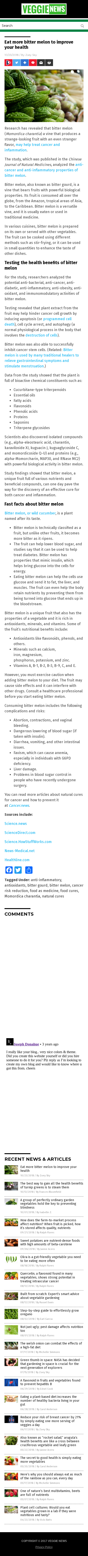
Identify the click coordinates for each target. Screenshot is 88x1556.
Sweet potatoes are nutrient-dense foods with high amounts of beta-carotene (50, 1242)
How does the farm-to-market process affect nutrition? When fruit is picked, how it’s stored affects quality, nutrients (50, 1224)
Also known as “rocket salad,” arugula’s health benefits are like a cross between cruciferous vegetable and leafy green (49, 1441)
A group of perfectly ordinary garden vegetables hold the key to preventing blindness (48, 1204)
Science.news (16, 823)
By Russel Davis (44, 1302)
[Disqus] (44, 977)
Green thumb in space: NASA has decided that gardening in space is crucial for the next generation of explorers (50, 1364)
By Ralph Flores (45, 1232)
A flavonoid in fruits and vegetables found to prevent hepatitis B (50, 1382)
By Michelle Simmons (48, 1352)
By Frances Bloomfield (48, 1191)
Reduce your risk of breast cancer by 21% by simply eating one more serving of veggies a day (50, 1421)
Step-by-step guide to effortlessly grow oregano (49, 1312)
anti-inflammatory (46, 880)
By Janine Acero (46, 1249)
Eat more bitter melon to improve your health (48, 1169)
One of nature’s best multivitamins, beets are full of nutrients (50, 1493)
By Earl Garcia (45, 1319)
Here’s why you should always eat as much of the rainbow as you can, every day (51, 1476)
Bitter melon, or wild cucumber (30, 513)
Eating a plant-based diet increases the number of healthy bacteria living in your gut (49, 1400)
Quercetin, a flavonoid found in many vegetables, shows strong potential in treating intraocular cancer (47, 1277)
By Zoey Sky (43, 1175)
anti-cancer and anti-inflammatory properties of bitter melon (44, 170)
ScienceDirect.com (20, 833)
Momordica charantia (22, 896)
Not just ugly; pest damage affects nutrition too (51, 1329)
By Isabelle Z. (44, 1212)
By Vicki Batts (44, 1519)
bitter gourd (37, 885)
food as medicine (44, 891)
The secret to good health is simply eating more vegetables (50, 1460)
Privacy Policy (44, 1547)
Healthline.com (17, 860)
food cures (69, 891)
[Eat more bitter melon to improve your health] (44, 13)
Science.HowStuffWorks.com (28, 842)
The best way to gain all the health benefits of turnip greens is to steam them (51, 1185)
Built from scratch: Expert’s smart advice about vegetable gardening (49, 1296)
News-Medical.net (20, 851)
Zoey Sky (31, 55)
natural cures (53, 896)
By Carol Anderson (47, 1409)
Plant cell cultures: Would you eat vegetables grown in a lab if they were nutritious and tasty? (48, 1511)
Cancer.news (19, 805)
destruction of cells (41, 335)
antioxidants (15, 885)
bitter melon (59, 885)
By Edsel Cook (45, 1388)
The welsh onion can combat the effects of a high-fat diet (51, 1345)
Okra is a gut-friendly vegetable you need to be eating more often (50, 1259)
